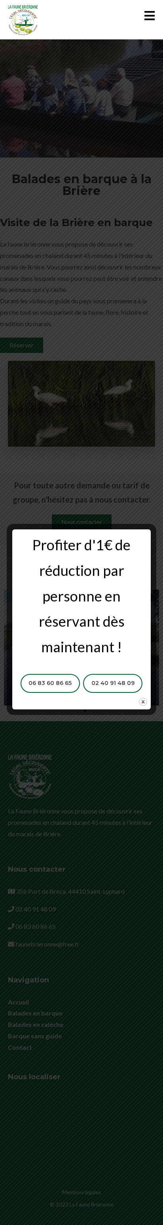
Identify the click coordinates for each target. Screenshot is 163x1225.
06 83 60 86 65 (50, 683)
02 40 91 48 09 (113, 683)
